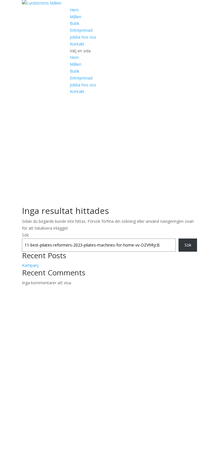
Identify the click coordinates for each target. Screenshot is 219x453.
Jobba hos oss (83, 37)
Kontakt (77, 44)
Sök (25, 235)
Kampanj (30, 265)
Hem (74, 10)
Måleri (75, 16)
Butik (74, 23)
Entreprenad (81, 30)
